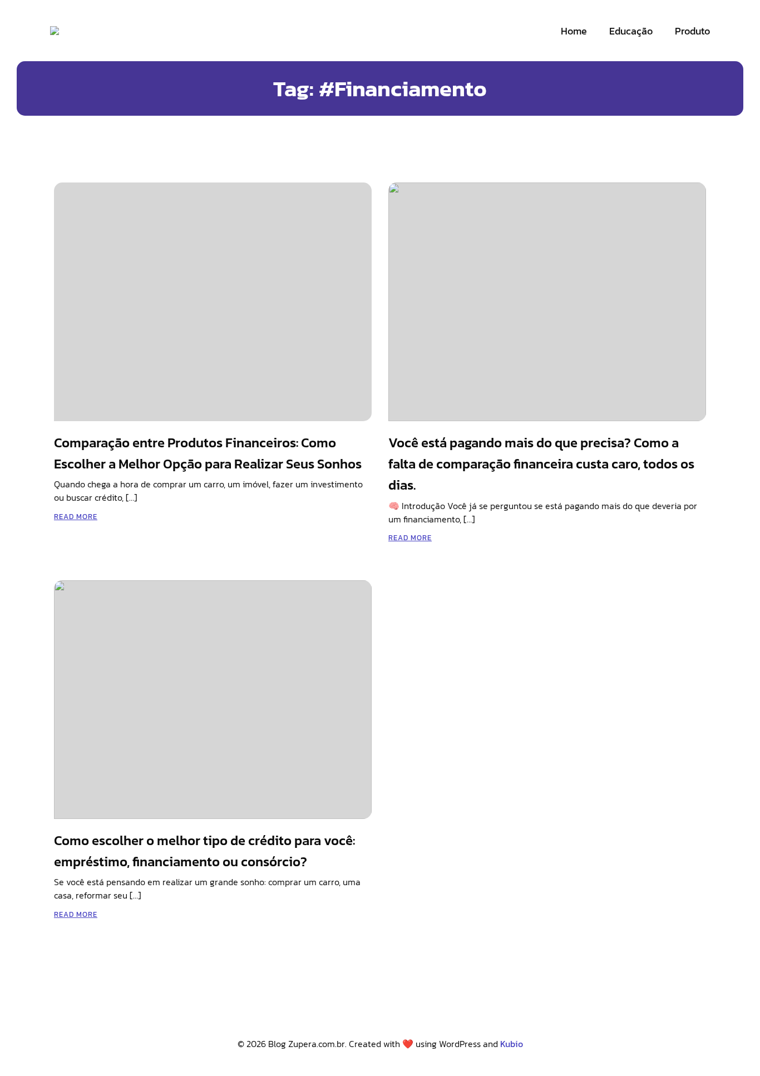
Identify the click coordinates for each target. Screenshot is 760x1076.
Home (574, 30)
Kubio (511, 1043)
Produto (692, 30)
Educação (631, 30)
